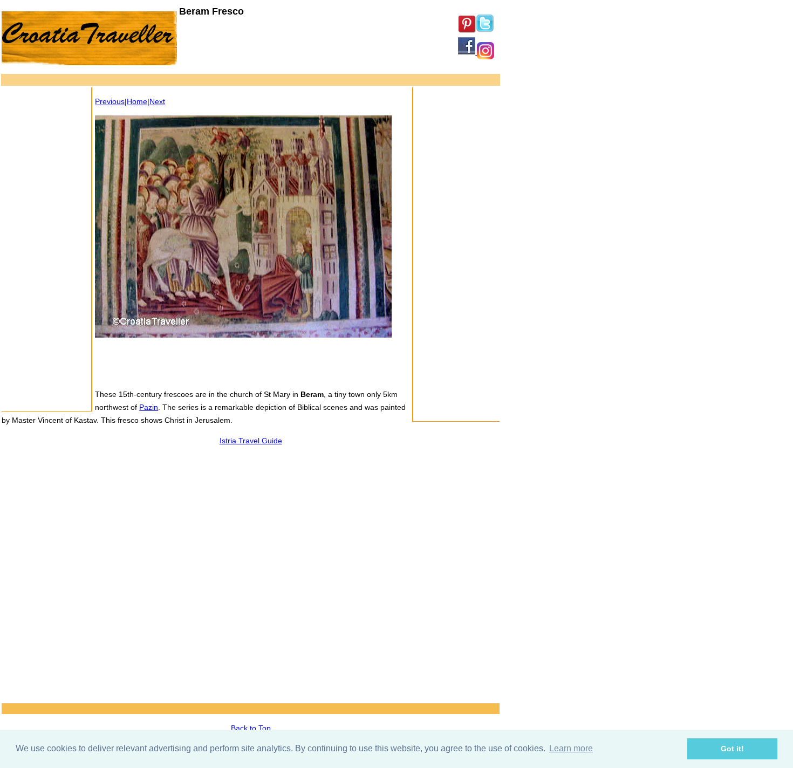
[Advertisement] (198, 81)
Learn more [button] (571, 748)
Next (157, 101)
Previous (110, 101)
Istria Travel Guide (251, 440)
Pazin (148, 407)
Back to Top (251, 728)
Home (137, 101)
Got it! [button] (732, 748)
